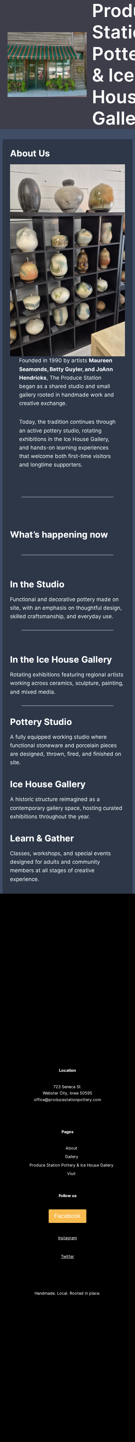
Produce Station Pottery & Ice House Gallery (71, 1165)
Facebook (67, 1216)
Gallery (71, 1156)
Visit (71, 1173)
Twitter (67, 1256)
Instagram (67, 1238)
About (71, 1148)
